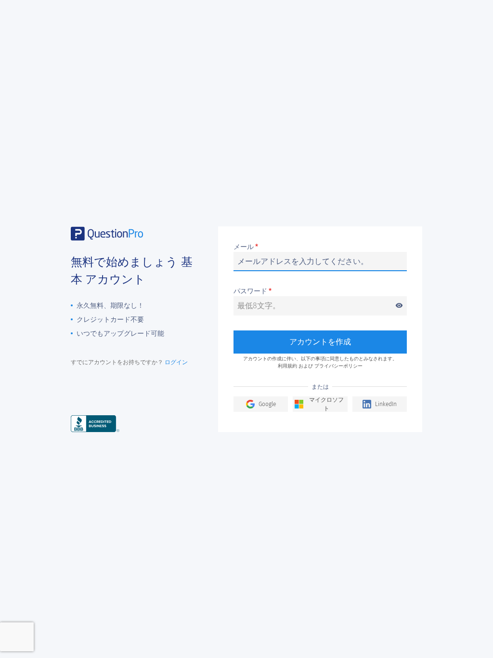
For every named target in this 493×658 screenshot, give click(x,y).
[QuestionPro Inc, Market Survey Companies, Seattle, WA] (95, 423)
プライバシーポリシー (338, 366)
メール (246, 247)
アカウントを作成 (320, 341)
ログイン (176, 362)
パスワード (318, 291)
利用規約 (287, 366)
